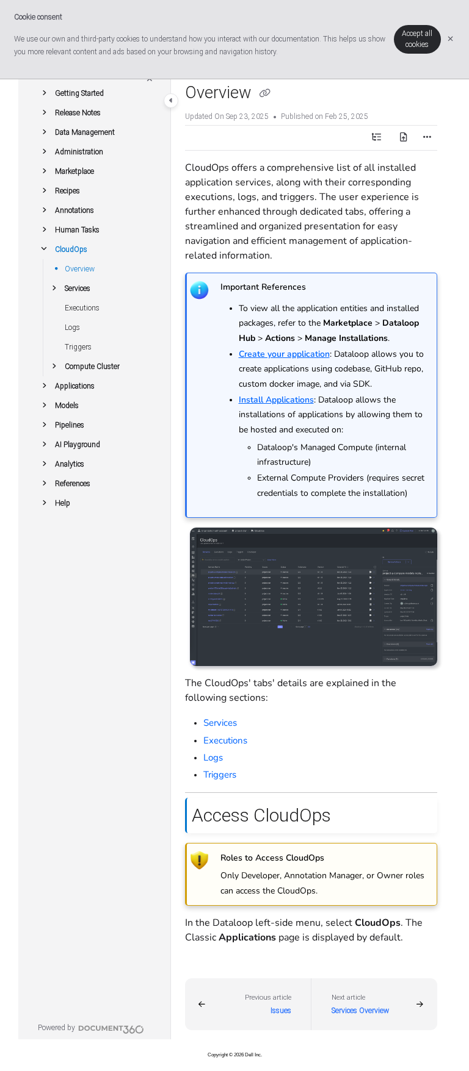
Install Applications (276, 400)
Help (62, 503)
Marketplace (74, 171)
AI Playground (77, 444)
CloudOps (71, 249)
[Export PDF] (403, 138)
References (72, 483)
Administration (79, 152)
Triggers (78, 347)
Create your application (284, 354)
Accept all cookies (417, 39)
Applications (75, 386)
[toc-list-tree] (376, 138)
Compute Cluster (92, 366)
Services (77, 288)
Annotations (74, 210)
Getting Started (79, 93)
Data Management (85, 132)
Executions (82, 308)
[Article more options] (427, 138)
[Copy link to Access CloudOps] (350, 816)
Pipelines (69, 425)
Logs (72, 327)
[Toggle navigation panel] (171, 100)
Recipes (67, 191)
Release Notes (78, 113)
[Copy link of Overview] (265, 94)
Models (67, 405)
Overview (80, 269)
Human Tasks (77, 230)
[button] (44, 93)
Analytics (69, 464)
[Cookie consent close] (450, 39)
